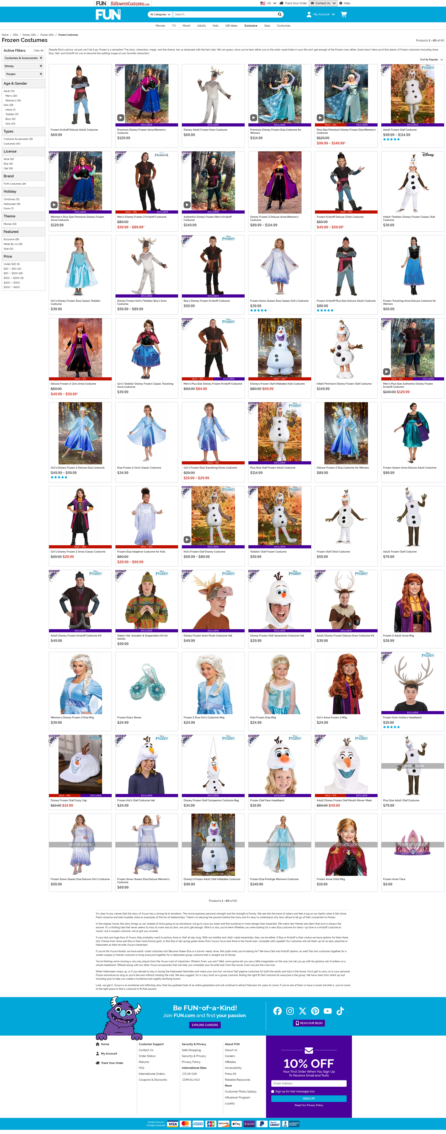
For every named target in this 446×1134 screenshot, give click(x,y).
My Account (109, 1053)
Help (347, 3)
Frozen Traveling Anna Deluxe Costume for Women (409, 302)
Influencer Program (237, 1097)
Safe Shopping (191, 1050)
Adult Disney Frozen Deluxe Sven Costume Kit (345, 635)
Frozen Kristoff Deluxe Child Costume (340, 216)
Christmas (9, 199)
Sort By (429, 59)
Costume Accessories (16, 139)
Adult (7, 91)
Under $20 (10, 264)
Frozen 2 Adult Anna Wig (398, 635)
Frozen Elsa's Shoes (129, 717)
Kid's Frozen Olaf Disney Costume (204, 551)
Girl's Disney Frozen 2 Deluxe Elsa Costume (78, 467)
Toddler (9, 114)
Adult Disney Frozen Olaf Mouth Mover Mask (344, 800)
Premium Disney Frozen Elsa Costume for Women (275, 131)
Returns (144, 1062)
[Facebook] (277, 1011)
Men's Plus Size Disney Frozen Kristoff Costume (213, 383)
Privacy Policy (191, 1062)
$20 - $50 (10, 268)
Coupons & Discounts (153, 1079)
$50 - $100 (11, 273)
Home (105, 1044)
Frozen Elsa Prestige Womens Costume (274, 879)
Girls (7, 123)
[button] (320, 14)
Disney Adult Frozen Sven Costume (205, 129)
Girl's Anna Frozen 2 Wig (332, 717)
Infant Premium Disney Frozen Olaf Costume (344, 383)
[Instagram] (290, 1011)
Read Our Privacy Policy (309, 1105)
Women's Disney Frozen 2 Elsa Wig (72, 717)
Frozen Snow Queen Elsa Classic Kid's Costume (279, 300)
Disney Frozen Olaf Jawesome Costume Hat (277, 635)
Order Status (147, 1056)
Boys (8, 119)
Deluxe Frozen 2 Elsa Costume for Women (343, 467)
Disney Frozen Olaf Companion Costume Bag (211, 800)
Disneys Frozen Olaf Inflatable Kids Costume (277, 383)
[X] (302, 1011)
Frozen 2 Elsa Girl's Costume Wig (204, 717)
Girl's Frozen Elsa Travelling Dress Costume (210, 467)
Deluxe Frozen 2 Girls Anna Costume (73, 383)
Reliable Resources (237, 1079)
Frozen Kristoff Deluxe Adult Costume (74, 129)
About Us (231, 1050)
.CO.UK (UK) (189, 1073)
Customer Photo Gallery (241, 1091)
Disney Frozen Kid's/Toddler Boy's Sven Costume (142, 302)
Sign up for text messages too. (295, 1091)
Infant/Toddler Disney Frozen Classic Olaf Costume (409, 218)
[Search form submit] (280, 14)
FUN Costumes (12, 183)
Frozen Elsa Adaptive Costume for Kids (141, 551)
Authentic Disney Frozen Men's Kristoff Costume (208, 218)
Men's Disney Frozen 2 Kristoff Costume (141, 216)
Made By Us (11, 244)
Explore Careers (205, 1025)
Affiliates (230, 1062)
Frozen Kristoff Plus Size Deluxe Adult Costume (346, 300)
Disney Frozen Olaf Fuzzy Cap (69, 800)
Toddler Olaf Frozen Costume (268, 551)
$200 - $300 (12, 282)
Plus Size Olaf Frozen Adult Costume (272, 467)
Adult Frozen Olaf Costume (400, 129)
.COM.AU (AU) (191, 1079)
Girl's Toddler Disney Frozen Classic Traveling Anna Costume (145, 385)
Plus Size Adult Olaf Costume (401, 800)
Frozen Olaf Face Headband (267, 800)
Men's (8, 95)
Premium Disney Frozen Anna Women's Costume (141, 131)
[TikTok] (340, 1011)
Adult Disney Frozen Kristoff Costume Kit (76, 635)
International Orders (152, 1073)
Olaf (6, 168)
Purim (7, 208)
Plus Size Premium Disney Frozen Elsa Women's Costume (346, 131)
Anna (6, 159)
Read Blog (311, 1023)
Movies (8, 224)
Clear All (38, 50)
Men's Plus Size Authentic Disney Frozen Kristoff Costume (408, 385)
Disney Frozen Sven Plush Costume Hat (208, 635)
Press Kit (230, 1073)
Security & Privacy (194, 1056)
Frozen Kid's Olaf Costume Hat (136, 800)
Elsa (6, 163)
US (269, 3)
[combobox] (224, 14)
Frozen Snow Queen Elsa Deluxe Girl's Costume (80, 879)
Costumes (9, 143)
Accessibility (233, 1068)
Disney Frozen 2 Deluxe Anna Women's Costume (274, 218)
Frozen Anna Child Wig (331, 879)
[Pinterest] (315, 1011)
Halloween (10, 204)
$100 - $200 (12, 278)
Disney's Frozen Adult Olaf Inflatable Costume (212, 879)
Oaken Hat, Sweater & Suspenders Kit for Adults (142, 637)
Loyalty (230, 1103)
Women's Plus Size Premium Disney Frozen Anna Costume (77, 218)
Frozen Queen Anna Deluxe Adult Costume (409, 467)
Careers (230, 1056)
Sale (6, 248)
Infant (8, 109)
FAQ (141, 1068)
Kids (6, 105)
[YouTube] (328, 1011)
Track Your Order (296, 3)
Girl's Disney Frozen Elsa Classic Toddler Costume (76, 302)
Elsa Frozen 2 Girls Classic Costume (139, 467)
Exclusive (9, 239)
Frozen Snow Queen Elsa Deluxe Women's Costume (143, 881)
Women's (10, 100)
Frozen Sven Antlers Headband (402, 717)
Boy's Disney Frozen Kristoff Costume (207, 300)
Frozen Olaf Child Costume (333, 551)
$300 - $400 (12, 287)
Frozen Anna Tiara (394, 879)
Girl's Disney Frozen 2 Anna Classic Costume (78, 551)
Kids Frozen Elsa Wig (263, 717)
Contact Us (323, 3)
